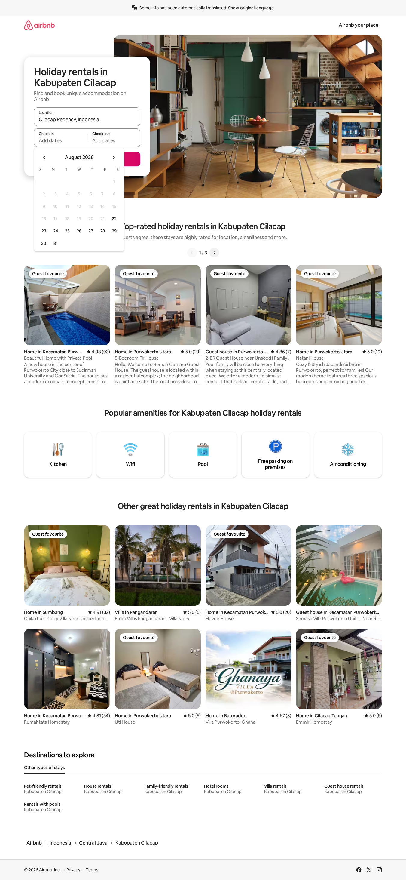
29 (114, 231)
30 (43, 243)
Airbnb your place (358, 25)
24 (55, 231)
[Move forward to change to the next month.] (113, 157)
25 (67, 231)
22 (114, 218)
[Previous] (192, 252)
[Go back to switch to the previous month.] (44, 157)
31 (55, 243)
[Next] (214, 252)
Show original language (251, 8)
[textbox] (60, 140)
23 (43, 231)
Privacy (73, 869)
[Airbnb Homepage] (39, 25)
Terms (92, 869)
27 (90, 231)
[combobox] (87, 119)
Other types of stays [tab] (44, 767)
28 (102, 231)
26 (79, 231)
